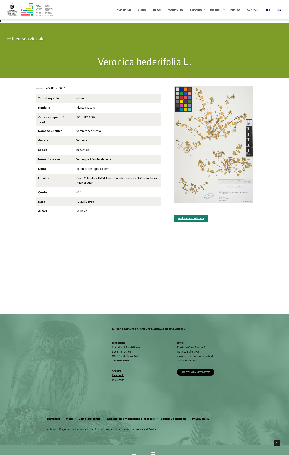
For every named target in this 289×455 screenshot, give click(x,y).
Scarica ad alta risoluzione (191, 218)
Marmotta (175, 9)
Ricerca (215, 9)
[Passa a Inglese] (278, 9)
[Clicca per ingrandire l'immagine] (213, 144)
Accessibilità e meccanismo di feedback (131, 419)
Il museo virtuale (28, 38)
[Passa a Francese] (268, 9)
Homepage (123, 9)
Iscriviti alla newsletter (195, 372)
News (157, 9)
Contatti (253, 9)
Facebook (118, 375)
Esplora (196, 9)
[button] (204, 10)
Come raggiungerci (90, 419)
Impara (235, 9)
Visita (142, 9)
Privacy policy (200, 419)
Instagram (118, 380)
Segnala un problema (173, 419)
